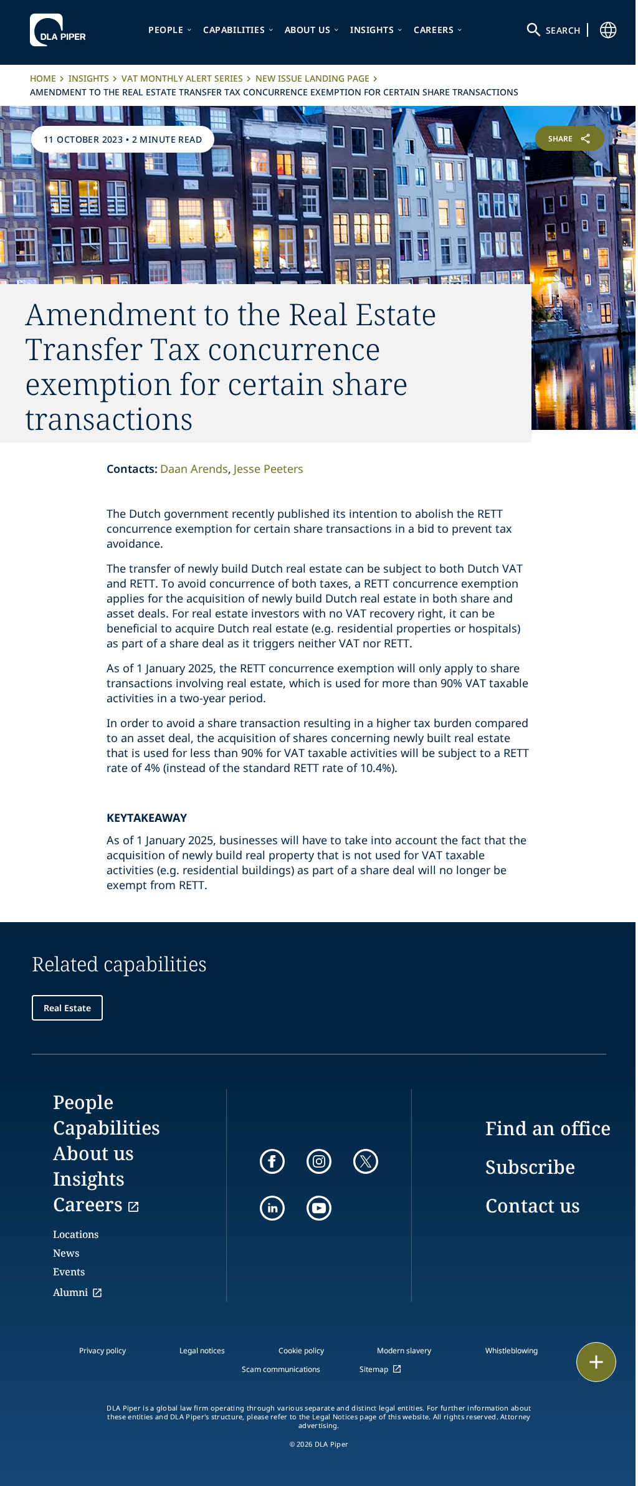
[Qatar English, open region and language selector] (608, 30)
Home (43, 78)
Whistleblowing (511, 1350)
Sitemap (373, 1369)
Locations (75, 1234)
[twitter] (365, 1161)
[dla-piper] (61, 30)
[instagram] (319, 1161)
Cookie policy (301, 1350)
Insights (372, 30)
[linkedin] (272, 1208)
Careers (434, 30)
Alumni (70, 1292)
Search (563, 30)
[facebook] (272, 1161)
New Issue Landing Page (312, 78)
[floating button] (596, 1362)
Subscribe (530, 1166)
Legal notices (202, 1350)
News (66, 1253)
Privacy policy (102, 1350)
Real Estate (67, 1008)
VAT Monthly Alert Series (182, 78)
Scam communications (281, 1369)
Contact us (532, 1205)
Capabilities (234, 30)
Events (69, 1272)
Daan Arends (194, 468)
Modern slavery (404, 1350)
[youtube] (319, 1208)
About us (308, 30)
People (166, 30)
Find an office (548, 1128)
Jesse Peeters (268, 468)
